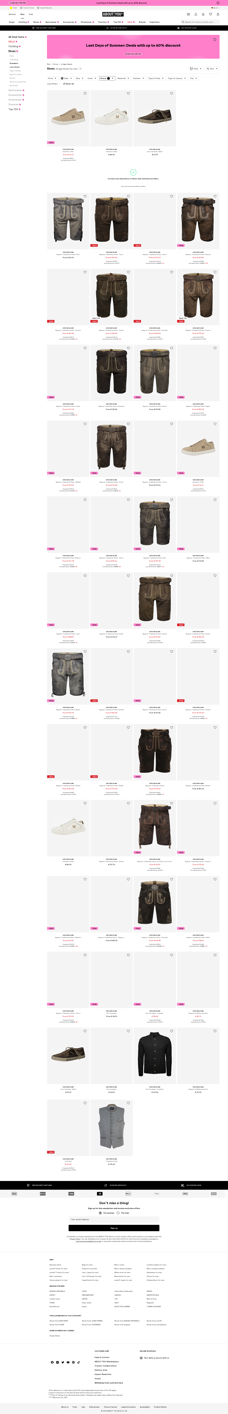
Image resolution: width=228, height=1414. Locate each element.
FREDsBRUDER (88, 1295)
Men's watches (56, 1276)
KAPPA (84, 1299)
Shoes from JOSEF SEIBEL (92, 1321)
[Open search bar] (182, 22)
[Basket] (218, 14)
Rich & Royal (54, 1307)
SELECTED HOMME (122, 1307)
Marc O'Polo (152, 1299)
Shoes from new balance (156, 1325)
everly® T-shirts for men (59, 1273)
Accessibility (145, 1407)
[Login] (195, 14)
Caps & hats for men (90, 1280)
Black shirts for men (122, 1276)
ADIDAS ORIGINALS (57, 1291)
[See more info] (68, 162)
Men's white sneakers (123, 1269)
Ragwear (150, 1303)
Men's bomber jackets (156, 1269)
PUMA (52, 1303)
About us (64, 1407)
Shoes (55, 64)
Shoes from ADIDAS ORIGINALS (126, 1321)
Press (75, 1407)
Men (22, 14)
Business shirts (55, 1265)
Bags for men (87, 1265)
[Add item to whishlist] (85, 93)
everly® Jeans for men (123, 1280)
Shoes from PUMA (57, 1325)
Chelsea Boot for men (155, 1280)
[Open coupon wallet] (188, 14)
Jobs (83, 1407)
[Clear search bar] (217, 22)
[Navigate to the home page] (64, 1352)
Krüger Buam (66, 64)
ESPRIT (52, 1295)
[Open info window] (218, 2)
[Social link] (52, 1362)
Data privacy (94, 1407)
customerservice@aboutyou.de (88, 1241)
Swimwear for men (154, 1273)
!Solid (84, 1307)
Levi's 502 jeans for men (91, 1276)
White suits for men (122, 1273)
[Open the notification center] (203, 14)
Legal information (128, 1407)
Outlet (15, 8)
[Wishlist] (210, 14)
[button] (196, 69)
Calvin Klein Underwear (123, 1291)
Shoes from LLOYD (154, 1321)
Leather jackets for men (156, 1265)
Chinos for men (153, 1276)
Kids (31, 14)
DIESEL (149, 1291)
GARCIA (117, 1295)
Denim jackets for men (59, 1280)
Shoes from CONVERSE (91, 1325)
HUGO (84, 1291)
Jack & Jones (55, 1299)
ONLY (116, 1303)
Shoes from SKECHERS (59, 1321)
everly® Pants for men (58, 1269)
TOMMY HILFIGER (154, 1307)
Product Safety (160, 1407)
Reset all (70, 84)
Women (12, 14)
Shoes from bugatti (122, 1325)
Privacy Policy (75, 1239)
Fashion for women (89, 1269)
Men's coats (119, 1265)
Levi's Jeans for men (90, 1273)
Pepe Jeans (86, 1303)
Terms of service (110, 1407)
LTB (115, 1299)
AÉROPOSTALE (153, 1295)
